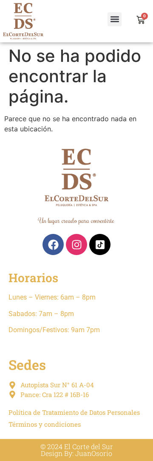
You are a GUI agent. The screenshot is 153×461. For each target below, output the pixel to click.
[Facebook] (53, 244)
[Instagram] (76, 244)
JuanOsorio (93, 453)
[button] (115, 19)
